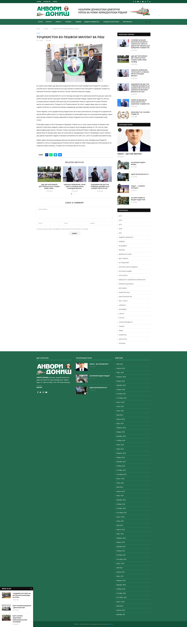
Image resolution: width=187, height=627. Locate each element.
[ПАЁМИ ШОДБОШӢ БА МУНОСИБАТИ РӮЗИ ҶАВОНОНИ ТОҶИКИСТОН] (123, 103)
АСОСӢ (40, 22)
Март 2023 (120, 495)
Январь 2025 (121, 432)
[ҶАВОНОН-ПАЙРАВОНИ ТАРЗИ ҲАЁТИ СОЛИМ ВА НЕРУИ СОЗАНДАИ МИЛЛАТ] (74, 174)
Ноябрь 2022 (121, 504)
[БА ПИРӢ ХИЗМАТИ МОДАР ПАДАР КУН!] (123, 201)
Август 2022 (120, 517)
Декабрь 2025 (121, 385)
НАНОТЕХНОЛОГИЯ (125, 296)
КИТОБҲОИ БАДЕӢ (125, 271)
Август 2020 (120, 602)
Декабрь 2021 (121, 546)
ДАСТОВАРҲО (123, 258)
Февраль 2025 (121, 428)
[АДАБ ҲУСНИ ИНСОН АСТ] (123, 177)
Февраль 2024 (121, 453)
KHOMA (110, 624)
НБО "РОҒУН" (123, 301)
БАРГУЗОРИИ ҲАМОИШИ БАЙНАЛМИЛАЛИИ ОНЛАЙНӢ (20, 619)
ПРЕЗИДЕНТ (123, 309)
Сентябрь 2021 (122, 559)
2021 (120, 233)
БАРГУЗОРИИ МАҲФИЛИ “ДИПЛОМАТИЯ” (22, 607)
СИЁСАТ (58, 22)
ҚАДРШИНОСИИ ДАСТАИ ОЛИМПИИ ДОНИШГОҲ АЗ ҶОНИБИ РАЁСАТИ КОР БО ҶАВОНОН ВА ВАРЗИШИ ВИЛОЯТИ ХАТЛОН (140, 88)
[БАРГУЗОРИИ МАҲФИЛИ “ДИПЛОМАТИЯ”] (6, 607)
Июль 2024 (120, 445)
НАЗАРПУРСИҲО (124, 292)
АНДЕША (78, 22)
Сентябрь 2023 (122, 474)
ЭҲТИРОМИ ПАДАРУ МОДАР (138, 163)
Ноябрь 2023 (121, 466)
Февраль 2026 (121, 377)
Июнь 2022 (120, 521)
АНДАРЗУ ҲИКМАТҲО (91, 22)
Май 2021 (120, 568)
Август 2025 (120, 402)
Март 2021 (120, 576)
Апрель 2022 (121, 529)
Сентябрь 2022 (122, 512)
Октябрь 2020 (121, 593)
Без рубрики (123, 246)
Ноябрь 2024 (121, 440)
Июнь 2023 (120, 483)
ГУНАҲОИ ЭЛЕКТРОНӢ (111, 22)
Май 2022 (120, 525)
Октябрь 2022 (121, 508)
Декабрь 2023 (121, 461)
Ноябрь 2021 (121, 551)
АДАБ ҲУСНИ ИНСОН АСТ (140, 174)
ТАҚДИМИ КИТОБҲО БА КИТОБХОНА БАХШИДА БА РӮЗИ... (22, 595)
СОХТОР (48, 22)
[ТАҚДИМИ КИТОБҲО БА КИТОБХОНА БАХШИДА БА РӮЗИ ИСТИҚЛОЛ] (6, 595)
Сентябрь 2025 (122, 398)
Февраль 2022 (121, 538)
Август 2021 (120, 563)
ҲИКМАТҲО (123, 335)
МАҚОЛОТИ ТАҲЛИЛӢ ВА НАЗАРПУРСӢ (132, 280)
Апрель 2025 (121, 419)
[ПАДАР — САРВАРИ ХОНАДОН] (123, 189)
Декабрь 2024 (121, 436)
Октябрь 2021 (121, 555)
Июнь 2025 (120, 411)
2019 (120, 224)
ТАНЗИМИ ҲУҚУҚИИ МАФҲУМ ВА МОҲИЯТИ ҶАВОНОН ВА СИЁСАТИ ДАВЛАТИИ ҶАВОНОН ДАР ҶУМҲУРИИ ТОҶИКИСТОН (140, 44)
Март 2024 (120, 449)
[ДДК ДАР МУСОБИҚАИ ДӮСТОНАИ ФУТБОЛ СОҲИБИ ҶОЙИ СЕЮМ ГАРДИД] (49, 174)
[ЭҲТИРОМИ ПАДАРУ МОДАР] (123, 165)
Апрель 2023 (121, 491)
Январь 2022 (121, 542)
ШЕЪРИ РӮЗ (123, 339)
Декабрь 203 (121, 614)
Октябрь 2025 (121, 394)
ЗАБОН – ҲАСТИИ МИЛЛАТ (129, 154)
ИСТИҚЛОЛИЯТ (124, 263)
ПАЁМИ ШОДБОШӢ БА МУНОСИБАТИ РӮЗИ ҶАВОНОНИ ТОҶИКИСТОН (140, 102)
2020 (120, 229)
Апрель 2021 (121, 572)
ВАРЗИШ (122, 250)
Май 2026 (120, 364)
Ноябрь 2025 (121, 389)
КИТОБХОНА (127, 22)
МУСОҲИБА (123, 288)
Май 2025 (120, 415)
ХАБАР (46, 29)
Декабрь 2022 (121, 500)
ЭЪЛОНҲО (122, 343)
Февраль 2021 (121, 580)
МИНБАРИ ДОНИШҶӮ (126, 284)
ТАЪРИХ (39, 1)
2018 (120, 220)
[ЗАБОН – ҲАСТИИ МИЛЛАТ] (133, 140)
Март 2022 (120, 534)
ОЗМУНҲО (122, 305)
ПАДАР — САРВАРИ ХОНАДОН (138, 187)
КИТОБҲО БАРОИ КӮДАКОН (128, 267)
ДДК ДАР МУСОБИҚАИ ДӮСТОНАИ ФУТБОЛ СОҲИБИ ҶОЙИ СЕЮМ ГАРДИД (139, 59)
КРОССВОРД (123, 275)
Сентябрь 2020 (122, 597)
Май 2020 (120, 606)
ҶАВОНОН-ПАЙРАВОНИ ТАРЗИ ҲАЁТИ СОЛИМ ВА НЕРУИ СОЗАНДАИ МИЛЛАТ (74, 186)
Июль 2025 (120, 406)
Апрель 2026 (121, 368)
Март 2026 (120, 372)
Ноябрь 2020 (121, 589)
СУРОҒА (55, 1)
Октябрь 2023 (121, 470)
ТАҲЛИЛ (68, 22)
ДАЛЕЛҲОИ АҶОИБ (125, 254)
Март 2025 (120, 423)
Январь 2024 (121, 457)
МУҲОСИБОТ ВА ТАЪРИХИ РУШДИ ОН (140, 113)
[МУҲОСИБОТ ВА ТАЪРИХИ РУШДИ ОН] (123, 115)
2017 (120, 216)
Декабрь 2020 (121, 585)
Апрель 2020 (121, 610)
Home (38, 29)
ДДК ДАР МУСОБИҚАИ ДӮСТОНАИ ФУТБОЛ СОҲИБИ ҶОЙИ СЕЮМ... (49, 186)
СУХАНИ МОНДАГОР (126, 322)
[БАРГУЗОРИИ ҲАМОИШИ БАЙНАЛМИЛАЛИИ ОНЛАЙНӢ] (6, 618)
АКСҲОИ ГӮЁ (47, 1)
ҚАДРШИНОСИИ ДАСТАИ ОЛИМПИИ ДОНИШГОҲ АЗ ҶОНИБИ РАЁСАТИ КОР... (100, 186)
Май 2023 (120, 487)
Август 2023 (120, 479)
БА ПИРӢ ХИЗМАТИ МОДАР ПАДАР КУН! (138, 199)
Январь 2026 (121, 381)
